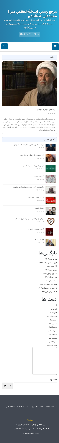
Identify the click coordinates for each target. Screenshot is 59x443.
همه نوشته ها (52, 345)
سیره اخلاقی (52, 327)
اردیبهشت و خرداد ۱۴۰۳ (48, 262)
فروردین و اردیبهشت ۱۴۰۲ (47, 288)
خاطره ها (53, 320)
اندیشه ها (53, 312)
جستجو (53, 379)
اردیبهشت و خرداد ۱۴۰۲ (48, 284)
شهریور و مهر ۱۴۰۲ (50, 273)
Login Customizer (47, 406)
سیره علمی (53, 341)
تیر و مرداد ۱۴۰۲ (51, 277)
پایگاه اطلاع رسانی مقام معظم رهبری (31, 424)
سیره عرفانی (52, 338)
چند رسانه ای (52, 316)
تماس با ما (34, 406)
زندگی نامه (53, 323)
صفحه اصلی (10, 406)
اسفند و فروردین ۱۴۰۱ (49, 291)
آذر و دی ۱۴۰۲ (51, 266)
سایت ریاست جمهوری (31, 433)
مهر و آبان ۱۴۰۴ (51, 259)
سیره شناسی (52, 334)
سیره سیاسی (52, 330)
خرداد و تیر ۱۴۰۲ (51, 280)
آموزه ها (54, 309)
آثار (55, 305)
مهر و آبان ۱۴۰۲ (51, 269)
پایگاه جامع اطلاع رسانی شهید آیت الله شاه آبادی (31, 428)
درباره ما (22, 406)
